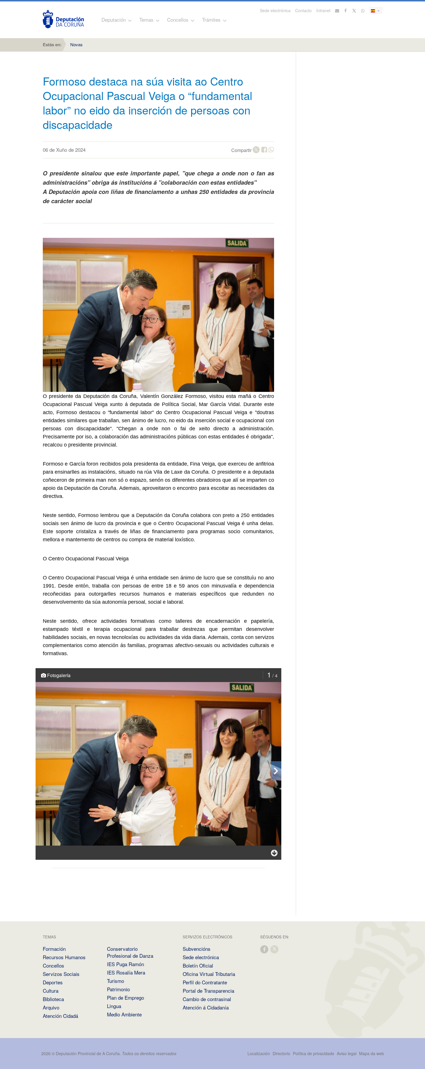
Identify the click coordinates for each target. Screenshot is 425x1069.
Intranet (323, 10)
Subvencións (196, 948)
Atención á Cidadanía (206, 1007)
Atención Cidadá (60, 1015)
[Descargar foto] (274, 852)
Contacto (303, 10)
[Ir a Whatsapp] (362, 10)
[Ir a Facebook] (346, 10)
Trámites (211, 19)
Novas (76, 44)
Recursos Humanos (64, 957)
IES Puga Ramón (125, 964)
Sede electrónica (275, 10)
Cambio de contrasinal (207, 999)
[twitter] (274, 949)
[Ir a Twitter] (354, 10)
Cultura (50, 990)
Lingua (114, 1005)
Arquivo (51, 1007)
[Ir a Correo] (337, 10)
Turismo (115, 980)
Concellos (178, 19)
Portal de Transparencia (208, 990)
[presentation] (276, 770)
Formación (54, 948)
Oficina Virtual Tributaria (209, 973)
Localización (258, 1053)
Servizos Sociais (61, 973)
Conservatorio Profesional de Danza (130, 952)
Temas (146, 19)
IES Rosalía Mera (126, 972)
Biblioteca (53, 999)
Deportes (53, 982)
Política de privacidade (314, 1053)
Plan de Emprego (125, 997)
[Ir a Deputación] (63, 19)
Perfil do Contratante (205, 982)
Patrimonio (118, 989)
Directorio (281, 1053)
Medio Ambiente (124, 1014)
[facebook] (264, 949)
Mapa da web (371, 1053)
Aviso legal (346, 1053)
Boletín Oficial (198, 965)
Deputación (113, 19)
